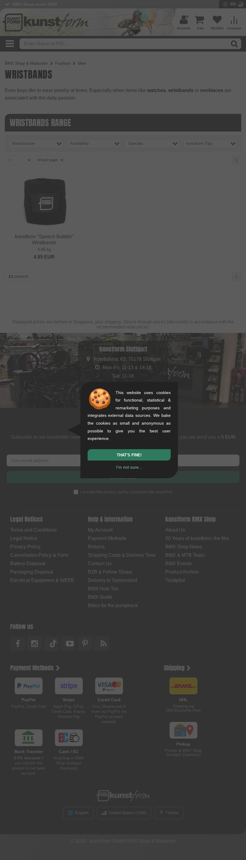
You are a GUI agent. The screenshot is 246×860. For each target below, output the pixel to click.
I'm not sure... (129, 467)
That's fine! (129, 455)
